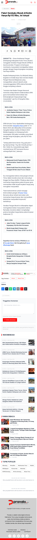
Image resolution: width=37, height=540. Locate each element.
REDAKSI (22, 530)
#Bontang (4, 465)
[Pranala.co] (18, 502)
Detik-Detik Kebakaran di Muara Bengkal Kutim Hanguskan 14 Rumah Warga (18, 256)
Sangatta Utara (18, 126)
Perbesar (31, 29)
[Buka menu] (2, 2)
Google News (9, 243)
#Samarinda (14, 468)
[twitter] (14, 536)
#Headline (12, 465)
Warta (12, 8)
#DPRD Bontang (6, 471)
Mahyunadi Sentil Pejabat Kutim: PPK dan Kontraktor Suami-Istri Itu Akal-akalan (18, 162)
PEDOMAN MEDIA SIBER (13, 531)
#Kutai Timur (21, 278)
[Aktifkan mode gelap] (31, 2)
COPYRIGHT (27, 531)
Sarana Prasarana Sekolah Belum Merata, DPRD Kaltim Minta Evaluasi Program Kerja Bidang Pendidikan (22, 446)
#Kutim (13, 278)
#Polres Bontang (17, 471)
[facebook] (9, 536)
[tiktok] (27, 536)
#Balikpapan (5, 468)
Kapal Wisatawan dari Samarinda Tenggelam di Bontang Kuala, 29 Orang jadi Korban (22, 421)
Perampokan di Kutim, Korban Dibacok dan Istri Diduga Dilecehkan (22, 454)
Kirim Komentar (11, 320)
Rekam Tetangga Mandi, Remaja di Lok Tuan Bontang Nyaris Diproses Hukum (22, 438)
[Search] (34, 2)
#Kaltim (32, 465)
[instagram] (18, 536)
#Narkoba (22, 468)
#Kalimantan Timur (22, 465)
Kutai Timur (23, 193)
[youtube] (22, 536)
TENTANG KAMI (12, 530)
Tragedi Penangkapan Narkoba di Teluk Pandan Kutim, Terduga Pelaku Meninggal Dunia (23, 430)
